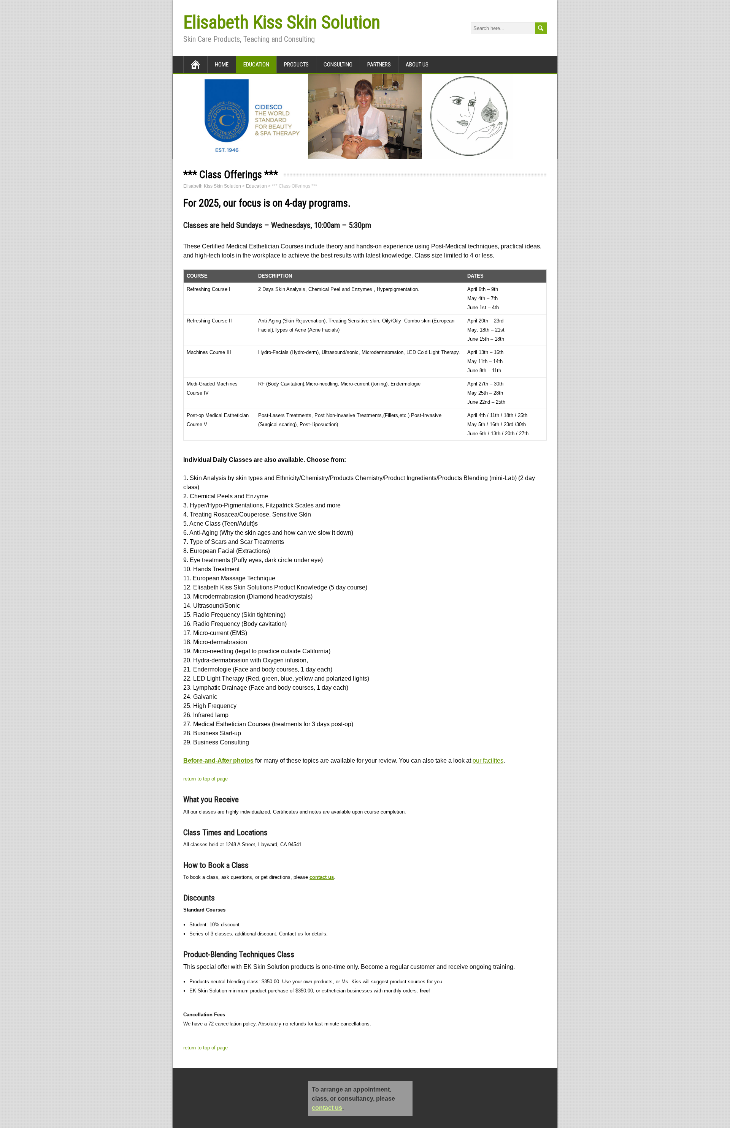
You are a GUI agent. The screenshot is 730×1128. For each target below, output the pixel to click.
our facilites (488, 760)
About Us (417, 64)
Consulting (338, 64)
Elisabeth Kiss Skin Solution (281, 22)
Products (296, 64)
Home (222, 64)
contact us (321, 877)
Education (256, 64)
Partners (379, 64)
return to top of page (205, 779)
